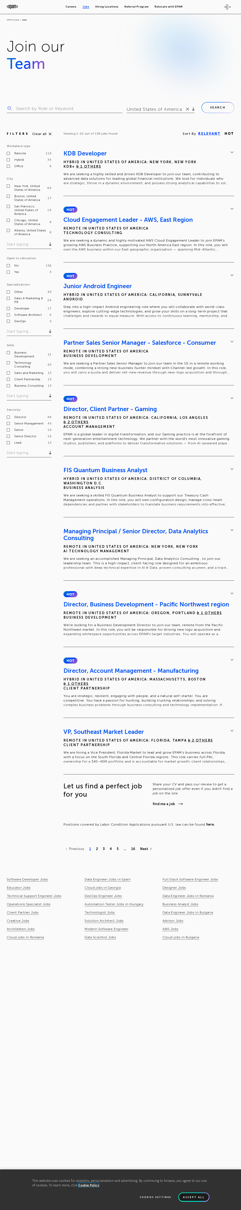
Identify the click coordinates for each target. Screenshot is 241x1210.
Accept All (194, 1197)
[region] (120, 1189)
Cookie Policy (89, 1185)
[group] (148, 169)
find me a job (164, 804)
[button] (70, 210)
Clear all (39, 134)
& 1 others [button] (88, 166)
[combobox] (127, 109)
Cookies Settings (155, 1197)
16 (133, 849)
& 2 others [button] (75, 422)
